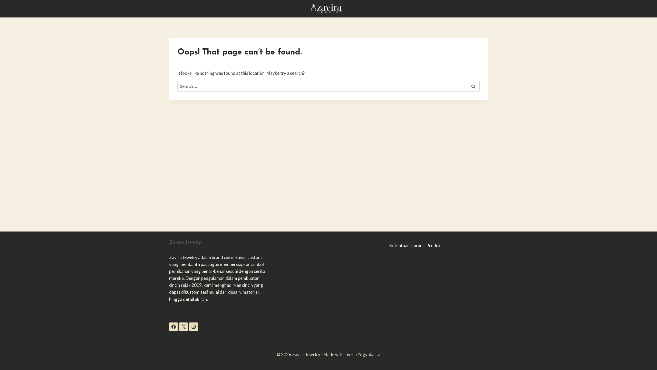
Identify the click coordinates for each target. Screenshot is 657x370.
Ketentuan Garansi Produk (415, 245)
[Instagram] (193, 326)
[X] (183, 326)
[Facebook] (173, 326)
